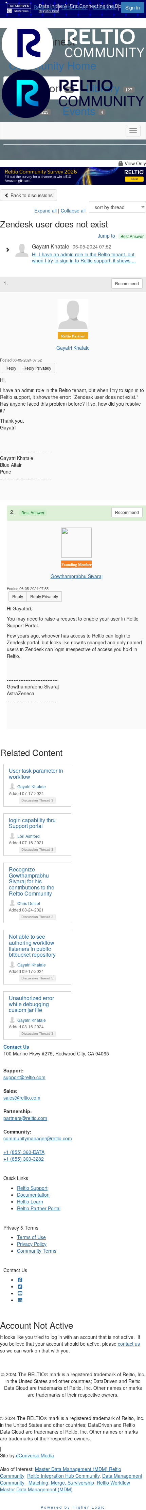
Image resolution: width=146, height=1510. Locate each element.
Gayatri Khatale (73, 347)
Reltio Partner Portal (38, 1208)
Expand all (45, 210)
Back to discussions (31, 195)
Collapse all (73, 210)
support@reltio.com (24, 1077)
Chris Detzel (28, 903)
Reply (10, 368)
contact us (129, 1343)
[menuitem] (47, 6)
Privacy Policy (32, 1243)
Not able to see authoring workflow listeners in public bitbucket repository (32, 945)
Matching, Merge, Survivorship (61, 1482)
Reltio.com (45, 7)
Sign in (132, 7)
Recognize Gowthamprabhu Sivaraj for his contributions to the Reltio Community (31, 881)
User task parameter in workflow (36, 773)
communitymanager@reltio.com (37, 1138)
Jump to (121, 235)
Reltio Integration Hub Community (63, 1475)
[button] (9, 249)
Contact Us (104, 7)
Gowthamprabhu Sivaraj (77, 576)
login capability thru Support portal (32, 823)
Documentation (33, 1194)
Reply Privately (37, 368)
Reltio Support (32, 1187)
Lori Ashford (28, 836)
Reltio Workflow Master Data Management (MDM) (65, 1486)
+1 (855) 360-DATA (23, 1151)
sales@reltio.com (21, 1097)
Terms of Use (31, 1237)
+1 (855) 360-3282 (23, 1158)
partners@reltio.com (25, 1118)
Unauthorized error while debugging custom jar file (31, 1004)
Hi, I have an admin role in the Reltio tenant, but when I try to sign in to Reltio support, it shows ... (84, 257)
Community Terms (36, 1250)
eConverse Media (35, 1455)
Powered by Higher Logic (73, 1507)
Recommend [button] (127, 283)
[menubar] (77, 6)
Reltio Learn (74, 7)
